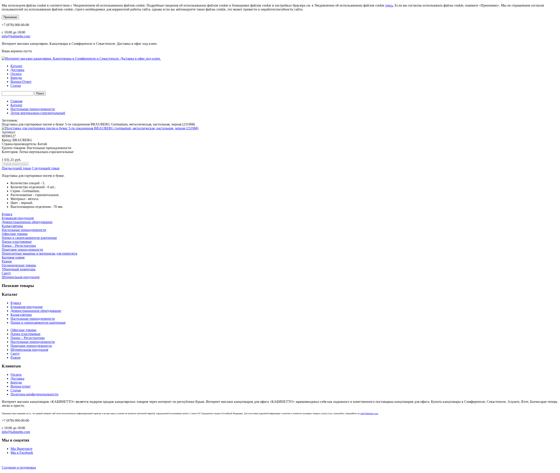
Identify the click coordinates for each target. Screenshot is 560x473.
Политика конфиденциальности (34, 394)
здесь (389, 5)
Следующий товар (46, 168)
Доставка (17, 70)
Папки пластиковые (17, 241)
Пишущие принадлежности (22, 249)
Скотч (6, 273)
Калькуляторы (12, 226)
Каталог (16, 66)
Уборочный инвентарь (18, 269)
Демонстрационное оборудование (27, 222)
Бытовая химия (13, 257)
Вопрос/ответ (20, 386)
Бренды (16, 78)
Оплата (15, 74)
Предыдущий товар (16, 168)
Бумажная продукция (18, 218)
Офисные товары (15, 234)
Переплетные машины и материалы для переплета (39, 253)
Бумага (7, 214)
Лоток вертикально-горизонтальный (37, 113)
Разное (7, 261)
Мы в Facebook (21, 452)
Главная (16, 101)
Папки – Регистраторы (19, 245)
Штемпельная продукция (20, 277)
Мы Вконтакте (21, 448)
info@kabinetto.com (16, 36)
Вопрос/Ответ (21, 81)
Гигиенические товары (19, 265)
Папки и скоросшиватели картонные (29, 238)
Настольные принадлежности (32, 109)
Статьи (15, 85)
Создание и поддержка (19, 467)
